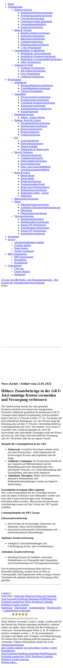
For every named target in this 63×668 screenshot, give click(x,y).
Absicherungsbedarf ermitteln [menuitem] (29, 242)
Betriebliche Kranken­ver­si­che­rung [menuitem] (38, 56)
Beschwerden (54, 607)
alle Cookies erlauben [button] (12, 647)
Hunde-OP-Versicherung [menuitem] (33, 225)
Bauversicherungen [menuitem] (30, 163)
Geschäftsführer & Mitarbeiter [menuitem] (29, 50)
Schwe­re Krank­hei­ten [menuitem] (32, 91)
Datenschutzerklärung (12, 644)
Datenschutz (21, 607)
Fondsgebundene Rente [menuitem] (33, 184)
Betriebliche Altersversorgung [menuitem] (36, 53)
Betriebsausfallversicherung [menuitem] (35, 44)
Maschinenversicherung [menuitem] (33, 38)
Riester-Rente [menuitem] (28, 175)
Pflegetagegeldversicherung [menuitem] (35, 204)
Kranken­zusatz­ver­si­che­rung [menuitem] (35, 100)
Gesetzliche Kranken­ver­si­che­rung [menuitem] (38, 102)
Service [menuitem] (11, 239)
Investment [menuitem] (13, 236)
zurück (6, 593)
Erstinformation (37, 607)
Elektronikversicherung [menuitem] (32, 36)
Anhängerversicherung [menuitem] (32, 76)
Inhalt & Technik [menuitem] (23, 30)
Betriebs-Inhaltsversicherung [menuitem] (35, 33)
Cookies (7, 610)
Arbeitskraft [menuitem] (20, 82)
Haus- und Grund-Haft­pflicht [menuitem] (35, 166)
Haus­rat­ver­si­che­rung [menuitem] (31, 155)
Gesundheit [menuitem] (20, 94)
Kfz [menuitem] (16, 137)
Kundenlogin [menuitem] (21, 262)
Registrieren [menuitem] (20, 259)
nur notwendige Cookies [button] (36, 647)
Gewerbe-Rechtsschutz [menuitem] (32, 18)
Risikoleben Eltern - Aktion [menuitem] (35, 193)
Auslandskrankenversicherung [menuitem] (36, 108)
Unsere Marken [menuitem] (22, 271)
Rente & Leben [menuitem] (22, 172)
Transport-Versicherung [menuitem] (33, 68)
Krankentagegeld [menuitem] (29, 111)
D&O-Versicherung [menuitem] (31, 62)
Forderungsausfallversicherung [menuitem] (36, 15)
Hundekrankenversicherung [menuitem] (35, 222)
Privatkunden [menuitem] (14, 79)
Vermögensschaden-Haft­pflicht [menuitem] (36, 21)
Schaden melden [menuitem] (22, 245)
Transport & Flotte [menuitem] (23, 65)
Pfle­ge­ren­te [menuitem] (26, 210)
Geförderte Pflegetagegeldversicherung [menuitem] (40, 207)
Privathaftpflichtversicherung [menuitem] (35, 123)
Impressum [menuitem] (19, 274)
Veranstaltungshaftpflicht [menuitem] (33, 24)
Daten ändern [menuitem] (21, 248)
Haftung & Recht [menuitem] (23, 9)
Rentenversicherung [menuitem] (31, 181)
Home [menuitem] (11, 4)
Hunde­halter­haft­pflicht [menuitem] (32, 219)
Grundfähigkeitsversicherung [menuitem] (35, 88)
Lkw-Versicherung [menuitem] (30, 73)
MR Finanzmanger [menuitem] (17, 254)
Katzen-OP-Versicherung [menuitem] (33, 230)
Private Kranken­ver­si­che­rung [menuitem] (35, 97)
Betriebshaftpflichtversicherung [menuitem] (36, 12)
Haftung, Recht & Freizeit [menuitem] (27, 120)
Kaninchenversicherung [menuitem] (33, 233)
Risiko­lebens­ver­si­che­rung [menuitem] (34, 190)
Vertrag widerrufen (20, 610)
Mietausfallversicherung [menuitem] (26, 198)
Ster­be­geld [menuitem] (26, 195)
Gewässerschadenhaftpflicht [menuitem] (35, 169)
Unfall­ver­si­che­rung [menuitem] (30, 134)
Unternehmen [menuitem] (15, 265)
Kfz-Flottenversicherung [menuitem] (33, 70)
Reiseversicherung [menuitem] (30, 131)
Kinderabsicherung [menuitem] (24, 114)
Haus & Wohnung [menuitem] (23, 152)
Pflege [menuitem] (17, 201)
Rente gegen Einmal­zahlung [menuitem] (35, 187)
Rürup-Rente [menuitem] (27, 178)
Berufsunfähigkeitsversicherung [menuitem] (37, 85)
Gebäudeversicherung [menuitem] (32, 41)
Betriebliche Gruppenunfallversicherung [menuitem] (41, 59)
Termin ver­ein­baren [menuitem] (24, 251)
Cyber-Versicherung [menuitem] (31, 47)
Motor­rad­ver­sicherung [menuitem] (32, 143)
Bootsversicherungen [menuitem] (31, 129)
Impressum (6, 607)
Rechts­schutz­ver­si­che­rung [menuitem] (34, 126)
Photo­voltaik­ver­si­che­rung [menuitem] (34, 161)
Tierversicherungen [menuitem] (24, 216)
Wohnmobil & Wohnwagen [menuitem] (35, 149)
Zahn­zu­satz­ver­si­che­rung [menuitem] (33, 105)
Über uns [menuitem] (19, 268)
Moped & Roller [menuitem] (29, 146)
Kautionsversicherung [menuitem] (32, 27)
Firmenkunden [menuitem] (15, 6)
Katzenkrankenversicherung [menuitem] (35, 227)
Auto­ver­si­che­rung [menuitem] (30, 140)
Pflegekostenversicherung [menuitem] (34, 213)
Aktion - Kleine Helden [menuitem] (33, 117)
